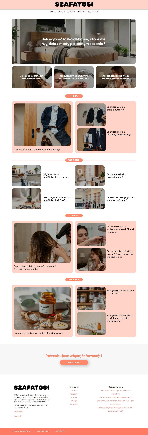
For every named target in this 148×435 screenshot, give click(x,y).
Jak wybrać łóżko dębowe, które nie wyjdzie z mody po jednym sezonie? (74, 41)
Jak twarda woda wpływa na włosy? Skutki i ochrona (74, 77)
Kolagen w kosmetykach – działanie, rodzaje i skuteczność (120, 318)
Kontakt (18, 416)
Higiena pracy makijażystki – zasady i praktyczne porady (55, 176)
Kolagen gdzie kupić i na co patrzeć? (120, 292)
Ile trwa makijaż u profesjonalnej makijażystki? (116, 176)
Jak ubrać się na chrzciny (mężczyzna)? (119, 133)
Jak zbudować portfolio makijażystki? (115, 397)
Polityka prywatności (21, 431)
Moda (53, 12)
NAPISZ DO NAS (74, 362)
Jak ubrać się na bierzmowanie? (116, 108)
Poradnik (93, 12)
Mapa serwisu (43, 431)
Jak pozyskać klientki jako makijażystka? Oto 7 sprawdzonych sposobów (57, 199)
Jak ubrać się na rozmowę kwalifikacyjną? (37, 149)
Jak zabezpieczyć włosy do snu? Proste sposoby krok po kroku (115, 77)
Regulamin (60, 431)
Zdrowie (81, 12)
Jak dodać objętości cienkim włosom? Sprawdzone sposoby (31, 77)
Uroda (61, 12)
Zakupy (71, 12)
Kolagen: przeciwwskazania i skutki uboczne (38, 333)
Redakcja (19, 411)
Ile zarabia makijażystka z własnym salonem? (121, 199)
